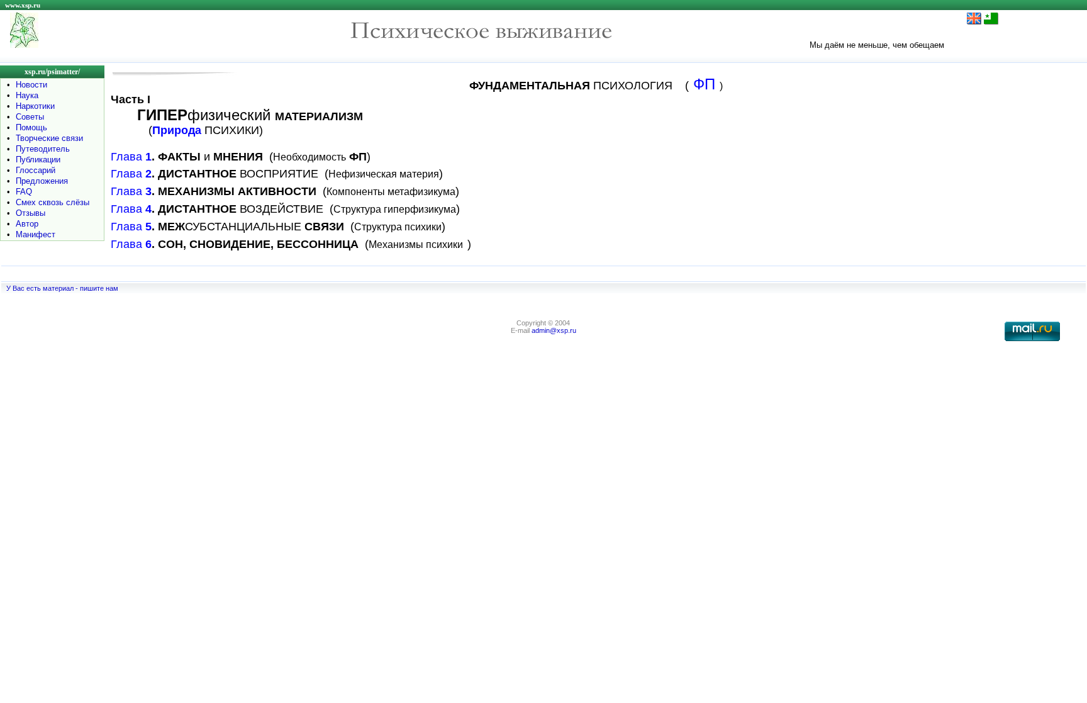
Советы (30, 116)
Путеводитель (43, 149)
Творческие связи (49, 138)
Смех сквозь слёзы (52, 202)
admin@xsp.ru (554, 330)
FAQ (24, 191)
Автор (27, 223)
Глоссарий (35, 170)
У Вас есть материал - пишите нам (62, 288)
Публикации (38, 159)
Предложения (42, 181)
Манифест (35, 234)
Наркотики (35, 106)
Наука (27, 95)
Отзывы (30, 213)
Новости (31, 84)
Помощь (31, 127)
